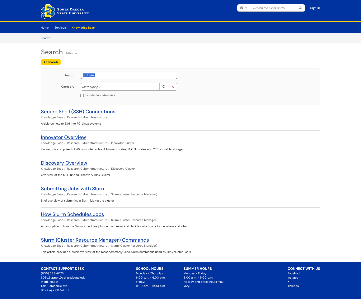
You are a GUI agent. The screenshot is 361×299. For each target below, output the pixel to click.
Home (45, 27)
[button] (163, 86)
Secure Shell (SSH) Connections (78, 111)
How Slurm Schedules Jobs (72, 214)
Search (47, 38)
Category (67, 86)
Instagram (294, 277)
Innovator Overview (63, 137)
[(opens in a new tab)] (65, 11)
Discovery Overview (64, 163)
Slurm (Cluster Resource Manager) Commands (95, 240)
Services (60, 27)
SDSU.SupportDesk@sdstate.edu (63, 277)
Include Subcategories (100, 95)
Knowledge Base (83, 27)
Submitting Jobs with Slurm (73, 188)
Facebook (294, 273)
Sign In (315, 8)
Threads (293, 286)
